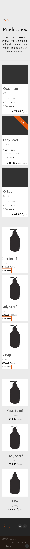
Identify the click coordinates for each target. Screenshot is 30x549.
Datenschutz (15, 542)
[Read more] (15, 74)
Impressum (6, 542)
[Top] (27, 546)
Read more (6, 270)
